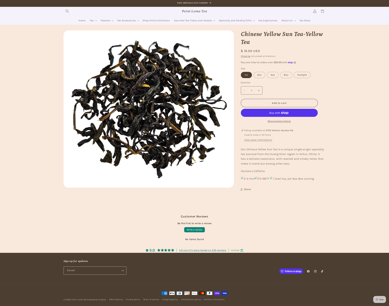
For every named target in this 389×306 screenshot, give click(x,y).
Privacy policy (133, 299)
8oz (286, 74)
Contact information (214, 299)
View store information (258, 139)
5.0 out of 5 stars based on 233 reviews (202, 250)
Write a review (194, 229)
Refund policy (116, 299)
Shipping (245, 56)
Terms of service (151, 299)
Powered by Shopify (96, 299)
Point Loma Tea (79, 299)
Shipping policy (170, 299)
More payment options (279, 121)
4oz (273, 74)
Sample (302, 74)
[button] (67, 11)
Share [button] (247, 189)
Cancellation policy (191, 299)
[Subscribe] (122, 270)
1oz (246, 74)
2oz (259, 74)
